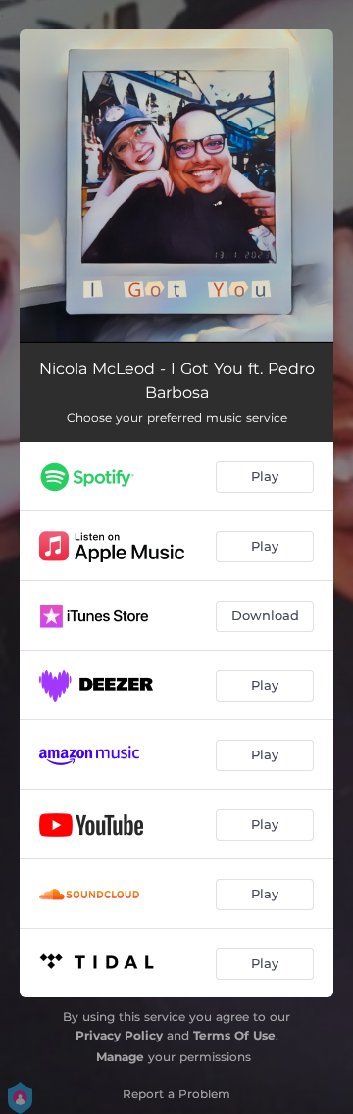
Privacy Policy (119, 1035)
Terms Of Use (234, 1035)
